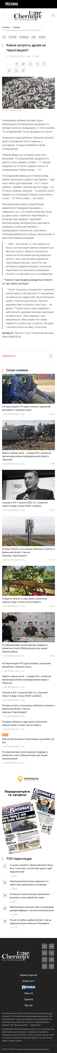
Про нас (28, 1005)
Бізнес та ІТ (28, 981)
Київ (34, 37)
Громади (24, 37)
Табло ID (28, 993)
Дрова (42, 37)
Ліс (4, 37)
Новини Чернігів (28, 975)
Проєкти (28, 999)
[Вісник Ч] (28, 987)
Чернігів (12, 37)
